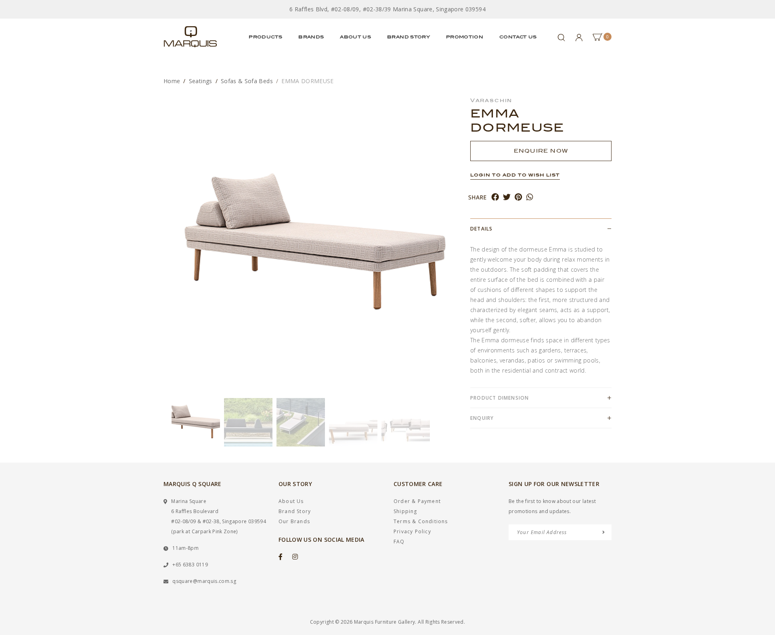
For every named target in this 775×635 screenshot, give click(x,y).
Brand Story (408, 36)
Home (171, 81)
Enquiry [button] (482, 418)
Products (265, 36)
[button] (167, 422)
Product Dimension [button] (499, 397)
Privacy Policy (412, 531)
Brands (311, 36)
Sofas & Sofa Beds (247, 81)
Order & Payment (417, 501)
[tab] (541, 228)
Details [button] (481, 228)
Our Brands (294, 521)
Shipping (405, 511)
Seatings (200, 81)
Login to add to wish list (515, 174)
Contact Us (518, 36)
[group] (196, 422)
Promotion (464, 36)
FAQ (399, 541)
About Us (355, 36)
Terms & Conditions (421, 521)
